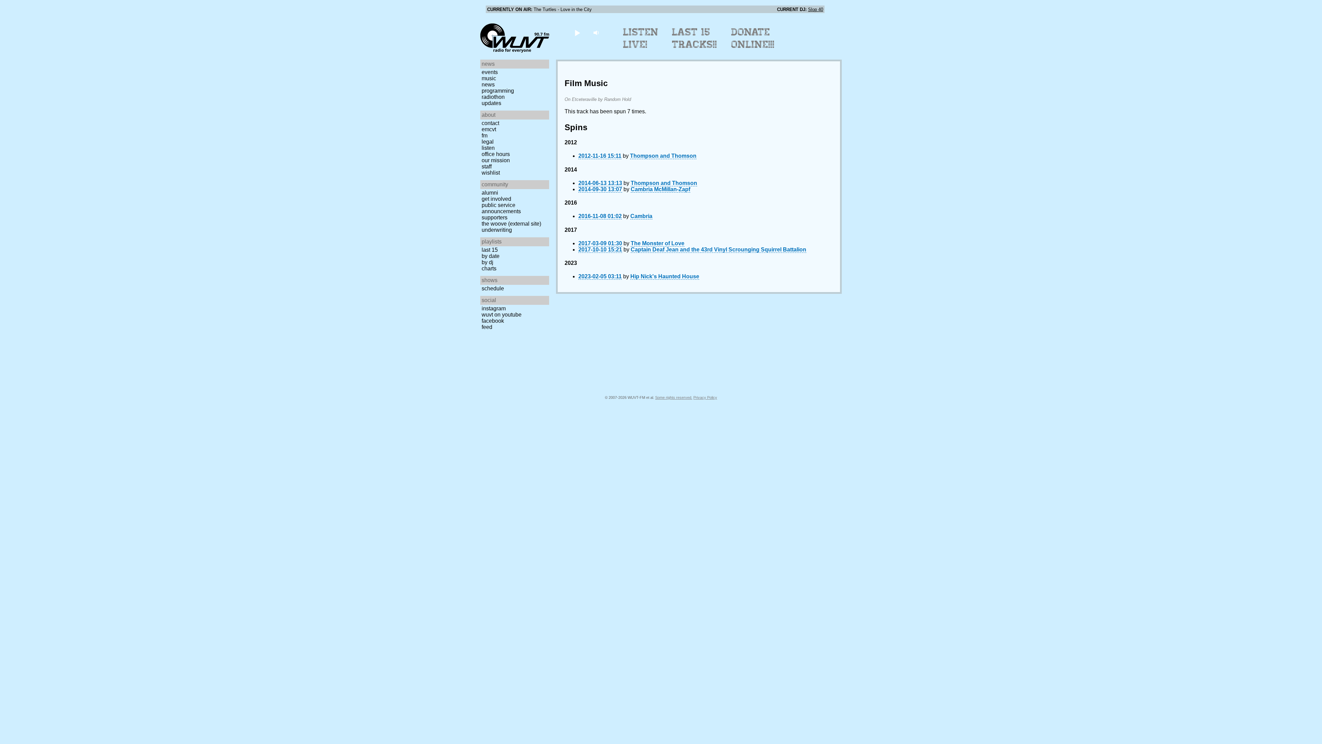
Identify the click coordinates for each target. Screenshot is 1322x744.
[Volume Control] (597, 32)
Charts (489, 268)
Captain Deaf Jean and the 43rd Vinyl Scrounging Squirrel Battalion (718, 249)
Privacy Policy (705, 397)
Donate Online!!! (753, 38)
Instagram (494, 308)
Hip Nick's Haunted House (664, 276)
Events (490, 72)
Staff (487, 166)
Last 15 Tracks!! (694, 38)
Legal (488, 142)
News (488, 84)
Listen (488, 148)
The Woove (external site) (511, 224)
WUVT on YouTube (502, 315)
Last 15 (490, 250)
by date (491, 256)
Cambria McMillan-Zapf (660, 189)
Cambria (641, 216)
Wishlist (491, 173)
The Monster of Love (657, 243)
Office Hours (496, 154)
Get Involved (496, 199)
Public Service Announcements (501, 208)
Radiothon (493, 97)
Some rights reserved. (673, 397)
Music (489, 78)
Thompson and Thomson (663, 156)
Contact (490, 123)
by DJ (487, 262)
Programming (498, 91)
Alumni (490, 193)
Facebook (493, 321)
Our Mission (496, 160)
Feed (487, 327)
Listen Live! (641, 38)
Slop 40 (815, 9)
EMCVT (489, 129)
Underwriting (497, 230)
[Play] (577, 32)
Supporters (494, 217)
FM (484, 135)
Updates (491, 103)
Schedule (493, 288)
